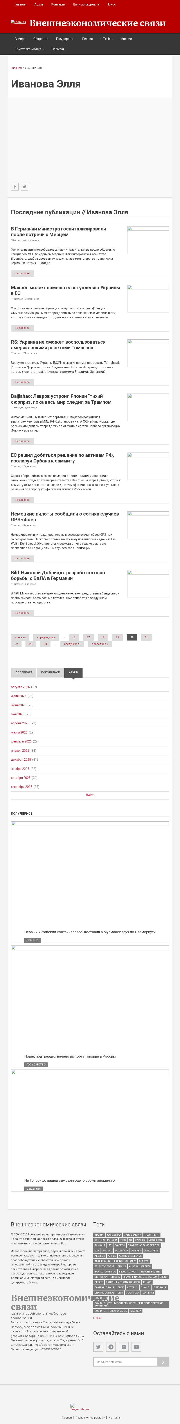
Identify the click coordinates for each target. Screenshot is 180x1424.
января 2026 (20, 750)
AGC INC (107, 1250)
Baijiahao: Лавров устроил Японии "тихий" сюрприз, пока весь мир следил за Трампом (61, 399)
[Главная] (18, 22)
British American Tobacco (123, 1282)
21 (146, 637)
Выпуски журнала (86, 4)
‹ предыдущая (46, 637)
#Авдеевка (114, 1234)
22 (16, 644)
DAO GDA (135, 1311)
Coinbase (148, 1292)
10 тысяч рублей (106, 1240)
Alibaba (136, 1250)
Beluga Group (128, 1271)
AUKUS (122, 1266)
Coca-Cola (132, 1292)
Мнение (126, 39)
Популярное (50, 672)
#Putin (99, 1234)
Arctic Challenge (130, 1255)
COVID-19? (100, 1311)
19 (117, 637)
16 (74, 637)
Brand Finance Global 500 (140, 1277)
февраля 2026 (21, 741)
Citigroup (159, 1287)
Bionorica (101, 1277)
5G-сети (120, 1245)
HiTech (105, 39)
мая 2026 (17, 714)
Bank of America (105, 1271)
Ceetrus (132, 1287)
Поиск (111, 4)
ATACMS (144, 1261)
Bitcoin (115, 1277)
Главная (21, 4)
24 (45, 644)
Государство (65, 39)
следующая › (72, 644)
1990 (123, 1240)
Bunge (147, 1282)
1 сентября (151, 1234)
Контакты (58, 4)
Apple (112, 1255)
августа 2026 (20, 687)
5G (110, 1245)
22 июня (140, 1240)
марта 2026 (19, 732)
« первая (20, 637)
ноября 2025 (20, 769)
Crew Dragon (118, 1311)
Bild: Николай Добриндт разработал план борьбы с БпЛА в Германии (58, 575)
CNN (120, 1292)
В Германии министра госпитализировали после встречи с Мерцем (58, 231)
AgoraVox (121, 1250)
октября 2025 (21, 778)
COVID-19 (100, 1298)
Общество (40, 39)
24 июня (100, 1245)
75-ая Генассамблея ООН (144, 1245)
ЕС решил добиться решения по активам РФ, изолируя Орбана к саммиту (62, 458)
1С (130, 1240)
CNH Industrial (104, 1292)
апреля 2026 (20, 723)
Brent (163, 1277)
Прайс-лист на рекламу (90, 1417)
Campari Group (104, 1287)
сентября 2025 (21, 787)
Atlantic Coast (104, 1266)
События (58, 49)
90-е (97, 1250)
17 (88, 637)
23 (30, 644)
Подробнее (22, 273)
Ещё (89, 794)
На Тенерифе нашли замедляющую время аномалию (69, 1180)
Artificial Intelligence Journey (115, 1261)
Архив (38, 4)
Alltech (100, 1255)
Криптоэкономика (28, 49)
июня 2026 (18, 705)
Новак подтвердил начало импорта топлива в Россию (70, 1056)
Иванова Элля (107, 212)
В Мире (20, 39)
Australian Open (140, 1266)
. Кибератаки (132, 1234)
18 (102, 637)
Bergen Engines (151, 1271)
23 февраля (156, 1240)
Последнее (24, 672)
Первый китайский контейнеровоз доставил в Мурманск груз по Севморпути (90, 932)
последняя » (100, 644)
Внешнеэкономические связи (97, 23)
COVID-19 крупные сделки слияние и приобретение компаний (129, 1304)
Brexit (99, 1282)
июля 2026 (18, 696)
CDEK (121, 1287)
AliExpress (151, 1250)
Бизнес (87, 39)
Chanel (145, 1287)
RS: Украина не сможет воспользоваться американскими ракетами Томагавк (58, 344)
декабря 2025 (21, 759)
